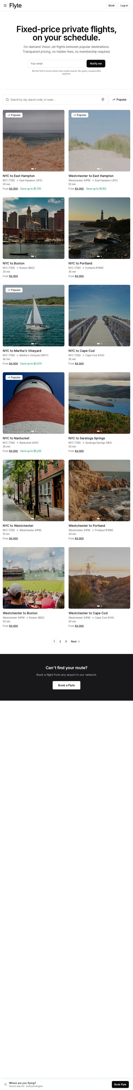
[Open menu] (5, 5)
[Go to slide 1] (32, 168)
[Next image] (59, 140)
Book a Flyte (66, 685)
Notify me (96, 63)
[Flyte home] (15, 5)
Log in (124, 5)
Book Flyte (120, 1084)
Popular (122, 99)
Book (112, 5)
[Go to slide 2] (35, 168)
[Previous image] (7, 140)
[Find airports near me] (103, 99)
